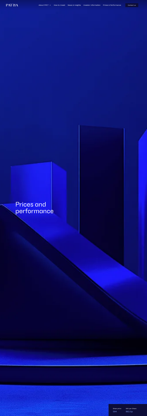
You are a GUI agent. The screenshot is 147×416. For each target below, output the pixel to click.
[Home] (21, 5)
